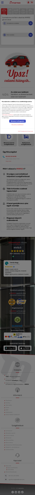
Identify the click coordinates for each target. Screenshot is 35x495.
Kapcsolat (30, 131)
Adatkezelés (24, 131)
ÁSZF (19, 131)
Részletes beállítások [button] (8, 114)
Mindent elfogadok (17, 121)
